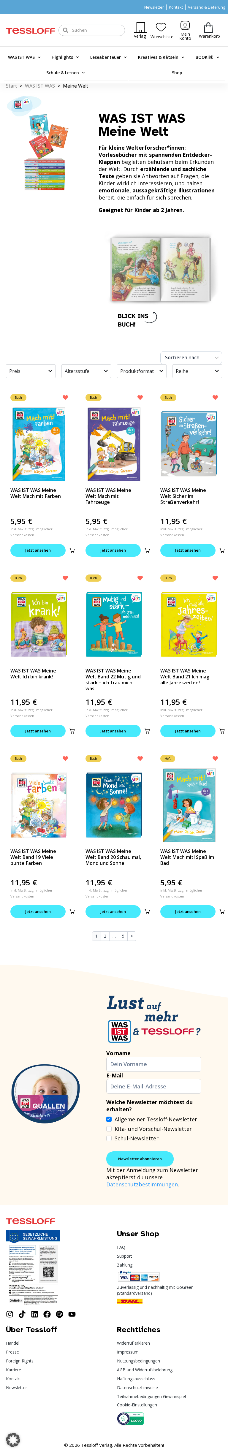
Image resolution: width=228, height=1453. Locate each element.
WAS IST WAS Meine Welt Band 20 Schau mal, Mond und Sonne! (113, 857)
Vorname (118, 1053)
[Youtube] (72, 1314)
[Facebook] (47, 1314)
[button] (72, 550)
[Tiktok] (22, 1314)
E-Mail (114, 1075)
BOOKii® (204, 57)
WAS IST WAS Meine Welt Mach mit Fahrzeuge (108, 496)
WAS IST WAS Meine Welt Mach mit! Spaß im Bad (187, 857)
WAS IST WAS (21, 57)
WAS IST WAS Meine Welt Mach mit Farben (35, 493)
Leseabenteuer (105, 57)
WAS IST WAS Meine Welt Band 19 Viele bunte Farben (33, 857)
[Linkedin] (34, 1314)
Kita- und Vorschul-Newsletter (153, 1128)
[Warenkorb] (208, 27)
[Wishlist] (161, 27)
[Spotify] (59, 1314)
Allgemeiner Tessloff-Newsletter (156, 1119)
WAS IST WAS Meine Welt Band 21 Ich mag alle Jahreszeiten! (184, 676)
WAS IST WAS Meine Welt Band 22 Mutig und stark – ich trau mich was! (113, 679)
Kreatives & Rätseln (158, 57)
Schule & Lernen (62, 72)
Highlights (62, 57)
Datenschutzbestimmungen (142, 1184)
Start (11, 86)
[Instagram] (9, 1314)
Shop (177, 72)
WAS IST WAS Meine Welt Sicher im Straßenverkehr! (183, 496)
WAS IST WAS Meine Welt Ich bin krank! (33, 673)
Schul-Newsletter (137, 1138)
